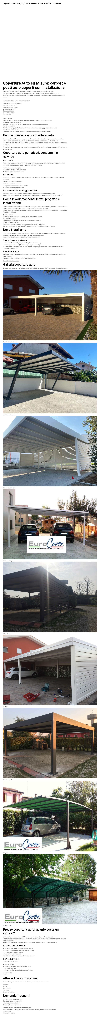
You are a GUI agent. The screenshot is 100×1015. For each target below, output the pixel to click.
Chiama (5, 974)
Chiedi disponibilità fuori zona (11, 261)
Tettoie (5, 986)
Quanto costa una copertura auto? (12, 1005)
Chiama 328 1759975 (9, 113)
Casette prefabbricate (9, 992)
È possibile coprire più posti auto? (12, 1001)
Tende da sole (7, 988)
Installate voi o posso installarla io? (12, 999)
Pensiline (5, 984)
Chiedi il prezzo (7, 973)
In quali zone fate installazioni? (11, 1003)
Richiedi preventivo (8, 111)
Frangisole (6, 990)
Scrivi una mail (7, 114)
